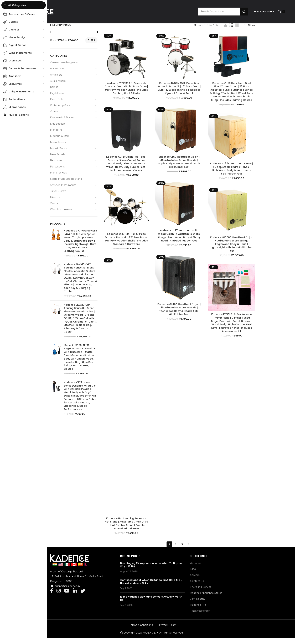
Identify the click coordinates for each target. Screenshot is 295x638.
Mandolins (56, 129)
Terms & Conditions (141, 624)
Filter (91, 40)
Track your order (200, 610)
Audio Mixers (57, 80)
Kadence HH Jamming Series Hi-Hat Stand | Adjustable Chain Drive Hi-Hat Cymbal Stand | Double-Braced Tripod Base (126, 523)
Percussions (57, 166)
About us (195, 563)
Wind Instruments (61, 209)
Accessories (57, 68)
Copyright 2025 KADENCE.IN (141, 632)
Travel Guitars (58, 191)
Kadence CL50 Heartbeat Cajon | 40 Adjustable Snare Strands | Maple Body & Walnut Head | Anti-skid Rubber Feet (179, 162)
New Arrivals (57, 154)
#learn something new (63, 62)
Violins (54, 203)
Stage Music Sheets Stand (66, 178)
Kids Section (57, 123)
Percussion (56, 160)
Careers (194, 575)
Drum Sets (56, 99)
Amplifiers (56, 74)
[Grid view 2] (225, 25)
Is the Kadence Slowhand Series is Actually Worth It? (151, 598)
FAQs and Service (200, 586)
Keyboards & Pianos (62, 117)
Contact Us (197, 581)
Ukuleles (55, 197)
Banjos (54, 86)
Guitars (54, 111)
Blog (193, 569)
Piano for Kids (58, 172)
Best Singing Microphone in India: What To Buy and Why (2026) (151, 564)
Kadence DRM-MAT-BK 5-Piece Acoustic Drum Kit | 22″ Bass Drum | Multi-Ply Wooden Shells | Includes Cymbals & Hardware (126, 239)
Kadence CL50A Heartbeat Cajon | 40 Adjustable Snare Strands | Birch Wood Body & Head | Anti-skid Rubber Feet (231, 168)
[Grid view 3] (231, 25)
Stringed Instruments (63, 185)
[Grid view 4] (237, 25)
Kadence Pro (198, 604)
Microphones (58, 142)
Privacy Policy (167, 624)
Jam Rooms (197, 598)
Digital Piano (57, 93)
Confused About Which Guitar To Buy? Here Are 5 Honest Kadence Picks (151, 581)
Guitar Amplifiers (60, 105)
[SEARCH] (244, 11)
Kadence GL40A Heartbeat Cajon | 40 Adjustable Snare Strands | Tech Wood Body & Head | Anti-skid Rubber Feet (179, 309)
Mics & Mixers (58, 148)
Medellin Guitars (59, 136)
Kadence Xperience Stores (206, 592)
